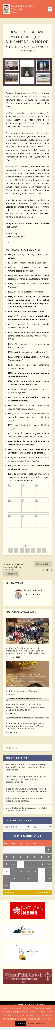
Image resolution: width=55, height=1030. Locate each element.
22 (48, 871)
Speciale (33, 50)
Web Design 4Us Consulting (32, 1004)
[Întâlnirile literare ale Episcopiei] (27, 674)
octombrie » (44, 892)
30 (6, 885)
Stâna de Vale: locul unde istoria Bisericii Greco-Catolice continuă (26, 799)
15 (48, 864)
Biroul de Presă (22, 47)
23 (6, 878)
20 (34, 871)
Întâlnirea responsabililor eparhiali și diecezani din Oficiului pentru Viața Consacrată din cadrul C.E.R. (25, 726)
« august (9, 892)
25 (20, 878)
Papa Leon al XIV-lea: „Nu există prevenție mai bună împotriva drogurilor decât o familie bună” (26, 767)
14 (41, 864)
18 (20, 871)
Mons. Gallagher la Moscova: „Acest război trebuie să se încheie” (26, 809)
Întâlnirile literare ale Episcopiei (22, 691)
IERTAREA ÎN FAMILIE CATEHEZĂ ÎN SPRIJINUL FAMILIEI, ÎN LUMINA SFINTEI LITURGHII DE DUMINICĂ (25, 707)
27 (34, 878)
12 (27, 864)
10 (13, 864)
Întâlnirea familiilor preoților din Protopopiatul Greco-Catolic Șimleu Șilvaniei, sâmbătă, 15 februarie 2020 (25, 651)
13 (34, 864)
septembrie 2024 (27, 836)
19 (27, 871)
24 (13, 878)
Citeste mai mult (35, 1023)
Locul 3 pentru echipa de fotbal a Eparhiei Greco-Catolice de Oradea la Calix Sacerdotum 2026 (26, 779)
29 (48, 878)
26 (27, 878)
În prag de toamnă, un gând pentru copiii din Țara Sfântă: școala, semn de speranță (26, 790)
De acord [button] (21, 1023)
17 (13, 871)
